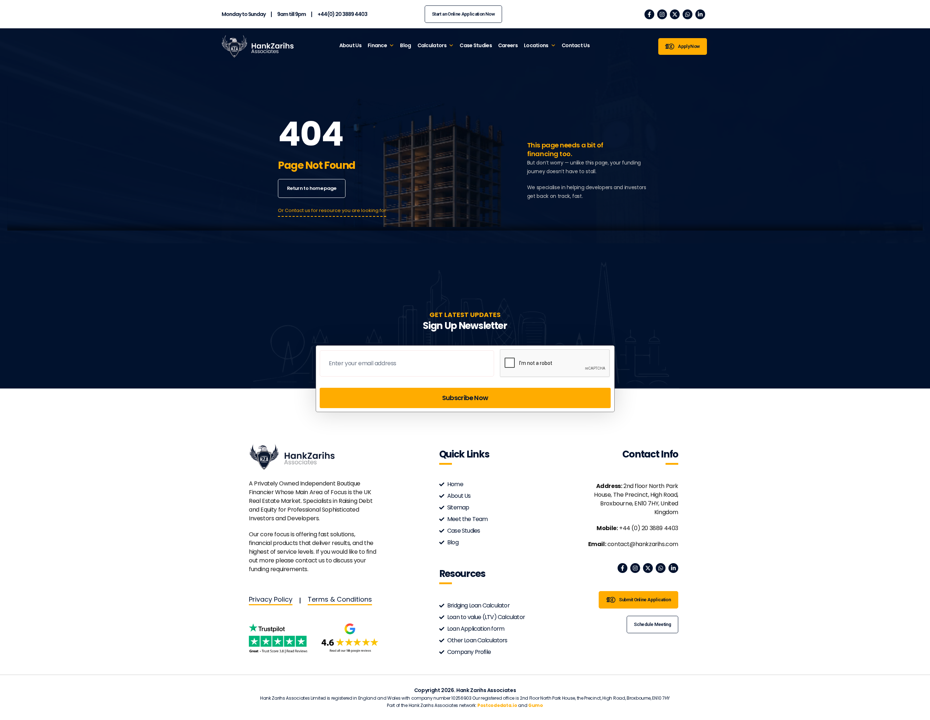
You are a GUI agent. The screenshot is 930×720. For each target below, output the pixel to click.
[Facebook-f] (649, 14)
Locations (536, 45)
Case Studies (476, 45)
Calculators (431, 45)
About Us (350, 45)
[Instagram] (662, 14)
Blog (405, 45)
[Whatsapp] (687, 14)
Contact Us (576, 45)
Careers (508, 45)
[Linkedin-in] (700, 14)
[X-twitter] (675, 14)
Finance (377, 45)
